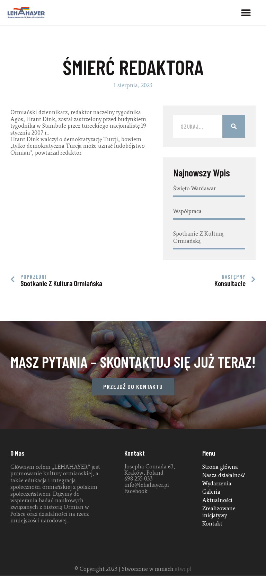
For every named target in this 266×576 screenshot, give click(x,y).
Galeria (211, 491)
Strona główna (220, 467)
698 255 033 (138, 478)
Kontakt (212, 523)
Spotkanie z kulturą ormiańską (198, 237)
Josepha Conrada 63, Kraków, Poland (149, 469)
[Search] (233, 126)
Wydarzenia (216, 483)
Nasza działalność (223, 475)
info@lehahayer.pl (146, 485)
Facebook (136, 491)
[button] (246, 12)
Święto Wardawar (194, 188)
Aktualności (217, 500)
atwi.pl (183, 569)
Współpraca (187, 211)
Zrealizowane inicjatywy (219, 512)
